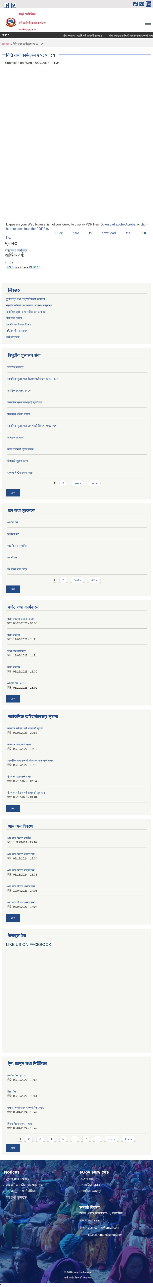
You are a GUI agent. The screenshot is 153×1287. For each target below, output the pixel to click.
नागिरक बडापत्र (15, 437)
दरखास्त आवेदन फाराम (18, 414)
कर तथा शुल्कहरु (16, 1197)
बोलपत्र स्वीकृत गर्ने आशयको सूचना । (26, 792)
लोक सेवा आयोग (14, 318)
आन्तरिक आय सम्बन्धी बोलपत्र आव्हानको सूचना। (31, 760)
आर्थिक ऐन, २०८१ (16, 683)
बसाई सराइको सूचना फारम (20, 449)
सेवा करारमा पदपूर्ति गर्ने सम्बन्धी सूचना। (74, 35)
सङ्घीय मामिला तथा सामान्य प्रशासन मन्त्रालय (29, 305)
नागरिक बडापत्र (15, 367)
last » (94, 483)
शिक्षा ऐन (11, 1091)
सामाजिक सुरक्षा (90, 1185)
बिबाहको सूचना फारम (17, 461)
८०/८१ (9, 262)
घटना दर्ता (87, 1179)
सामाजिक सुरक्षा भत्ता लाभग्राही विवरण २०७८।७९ (32, 425)
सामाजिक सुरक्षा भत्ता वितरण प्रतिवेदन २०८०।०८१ (32, 378)
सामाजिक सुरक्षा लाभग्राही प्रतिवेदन (24, 402)
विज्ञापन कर (13, 534)
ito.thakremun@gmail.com (105, 1234)
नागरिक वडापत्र (91, 1191)
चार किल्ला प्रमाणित (17, 545)
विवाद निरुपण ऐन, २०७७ (19, 1123)
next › (77, 483)
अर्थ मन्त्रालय (13, 337)
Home (6, 43)
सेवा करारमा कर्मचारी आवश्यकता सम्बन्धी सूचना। (124, 35)
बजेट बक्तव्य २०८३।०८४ (20, 618)
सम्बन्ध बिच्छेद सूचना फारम (20, 472)
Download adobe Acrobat (118, 224)
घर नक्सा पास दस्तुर (17, 569)
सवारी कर (12, 557)
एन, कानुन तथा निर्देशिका (21, 1191)
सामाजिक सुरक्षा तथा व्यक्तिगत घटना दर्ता (26, 311)
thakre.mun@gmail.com (103, 1227)
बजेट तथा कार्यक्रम (16, 250)
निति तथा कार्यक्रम (16, 651)
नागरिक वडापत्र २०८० (19, 390)
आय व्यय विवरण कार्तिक (19, 838)
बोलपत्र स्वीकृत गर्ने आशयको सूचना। (25, 728)
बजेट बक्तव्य (13, 635)
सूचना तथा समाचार (17, 1179)
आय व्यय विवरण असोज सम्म (21, 886)
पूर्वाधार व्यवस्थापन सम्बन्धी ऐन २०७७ (25, 1107)
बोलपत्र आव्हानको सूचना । (21, 744)
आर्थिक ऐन (12, 522)
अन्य (13, 492)
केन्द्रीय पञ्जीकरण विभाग (18, 324)
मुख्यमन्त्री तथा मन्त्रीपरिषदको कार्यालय (25, 299)
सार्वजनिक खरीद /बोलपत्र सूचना (25, 1185)
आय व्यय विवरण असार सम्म (20, 854)
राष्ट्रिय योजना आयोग (16, 330)
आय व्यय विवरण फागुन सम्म (20, 870)
